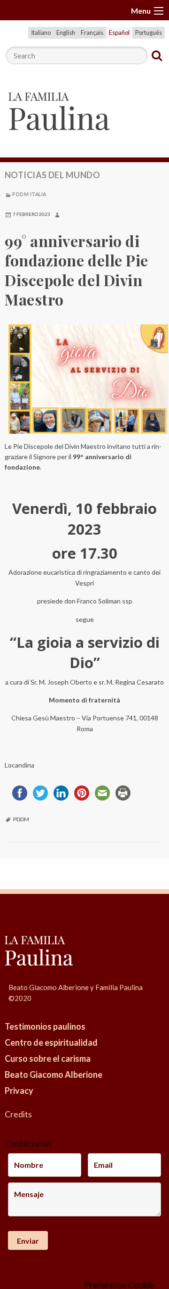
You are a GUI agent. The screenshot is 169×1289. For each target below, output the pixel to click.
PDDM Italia (29, 194)
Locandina (19, 765)
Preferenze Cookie (119, 1285)
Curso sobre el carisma (48, 1058)
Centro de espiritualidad (51, 1042)
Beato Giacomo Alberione (53, 1074)
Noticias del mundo (52, 175)
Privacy (19, 1090)
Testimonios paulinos (45, 1026)
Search (156, 56)
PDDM (21, 819)
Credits (18, 1114)
